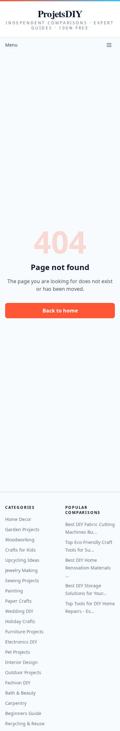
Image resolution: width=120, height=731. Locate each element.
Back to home (60, 310)
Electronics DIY (21, 642)
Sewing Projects (22, 580)
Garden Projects (22, 529)
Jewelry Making (21, 570)
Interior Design (21, 662)
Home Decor (18, 519)
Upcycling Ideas (22, 560)
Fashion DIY (17, 683)
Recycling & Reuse (24, 723)
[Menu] (109, 45)
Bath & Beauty (20, 693)
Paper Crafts (18, 601)
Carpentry (16, 703)
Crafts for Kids (20, 550)
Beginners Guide (23, 713)
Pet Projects (17, 652)
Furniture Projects (24, 632)
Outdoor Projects (23, 672)
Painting (14, 591)
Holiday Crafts (20, 621)
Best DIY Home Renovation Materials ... (88, 567)
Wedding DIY (19, 611)
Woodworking (20, 540)
